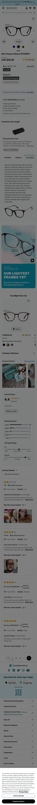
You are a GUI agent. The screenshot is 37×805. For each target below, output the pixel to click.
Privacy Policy (23, 792)
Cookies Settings (18, 796)
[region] (18, 786)
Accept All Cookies (18, 801)
